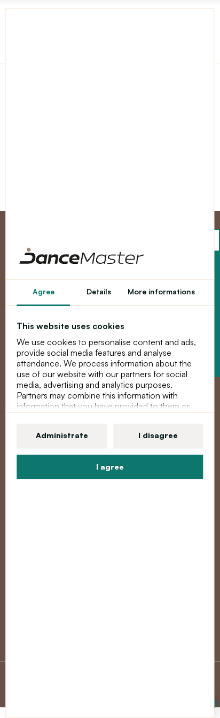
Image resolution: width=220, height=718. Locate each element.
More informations (161, 291)
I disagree (158, 435)
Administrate (62, 435)
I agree (110, 466)
